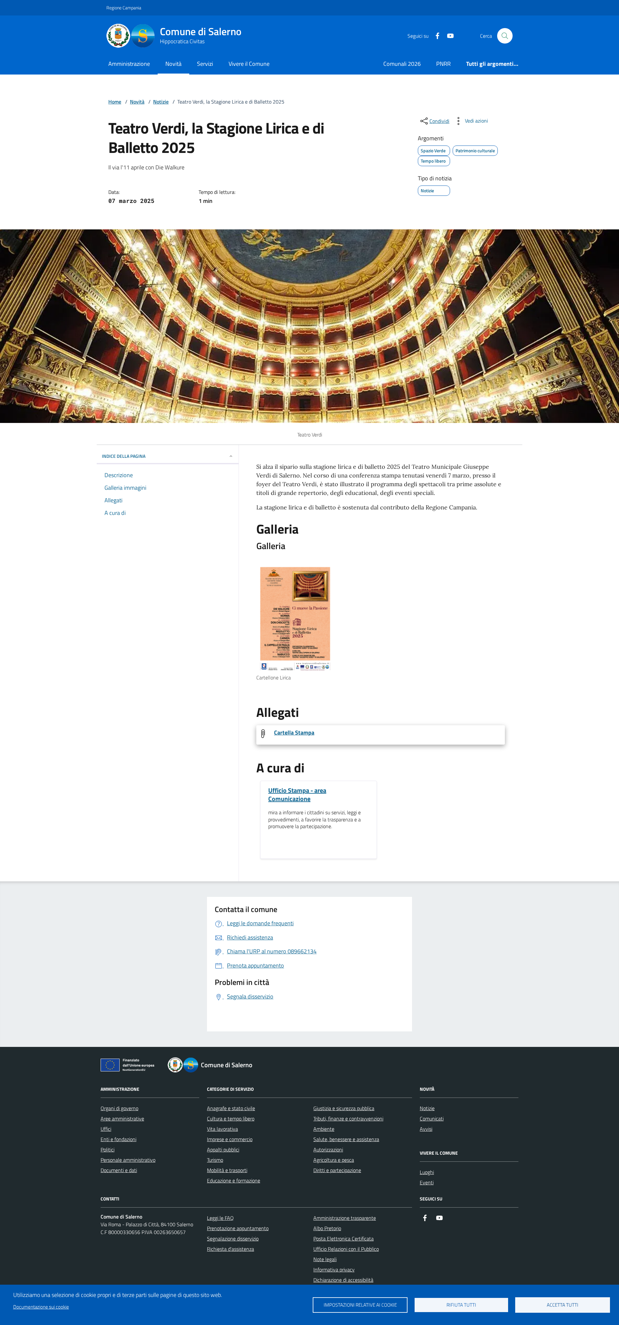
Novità (173, 63)
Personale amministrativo (128, 1160)
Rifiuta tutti (461, 1305)
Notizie (161, 101)
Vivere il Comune (249, 63)
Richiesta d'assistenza (230, 1249)
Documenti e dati (119, 1170)
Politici (107, 1149)
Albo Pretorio (327, 1228)
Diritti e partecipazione (337, 1170)
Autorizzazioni (328, 1149)
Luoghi (427, 1172)
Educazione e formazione (233, 1180)
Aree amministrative (122, 1118)
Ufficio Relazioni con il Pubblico (346, 1249)
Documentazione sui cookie (41, 1306)
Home (114, 101)
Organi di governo (119, 1108)
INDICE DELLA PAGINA (123, 456)
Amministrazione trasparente (344, 1218)
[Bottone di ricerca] (505, 36)
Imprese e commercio (229, 1139)
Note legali (325, 1259)
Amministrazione (129, 63)
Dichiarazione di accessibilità (343, 1280)
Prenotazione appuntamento (238, 1228)
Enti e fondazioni (118, 1139)
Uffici (106, 1129)
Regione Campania (123, 7)
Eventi (427, 1182)
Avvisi (426, 1129)
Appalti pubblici (223, 1149)
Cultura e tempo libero (230, 1118)
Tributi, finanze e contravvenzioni (348, 1118)
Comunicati (432, 1118)
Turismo (215, 1160)
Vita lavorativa (222, 1129)
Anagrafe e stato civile (231, 1108)
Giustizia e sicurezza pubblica (343, 1108)
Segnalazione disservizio (233, 1238)
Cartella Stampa (294, 732)
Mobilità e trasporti (227, 1170)
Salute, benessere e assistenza (346, 1139)
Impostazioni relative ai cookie (360, 1305)
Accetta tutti (562, 1305)
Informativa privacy (334, 1269)
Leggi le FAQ (220, 1218)
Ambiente (323, 1129)
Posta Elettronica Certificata (343, 1238)
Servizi (205, 63)
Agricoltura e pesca (333, 1160)
